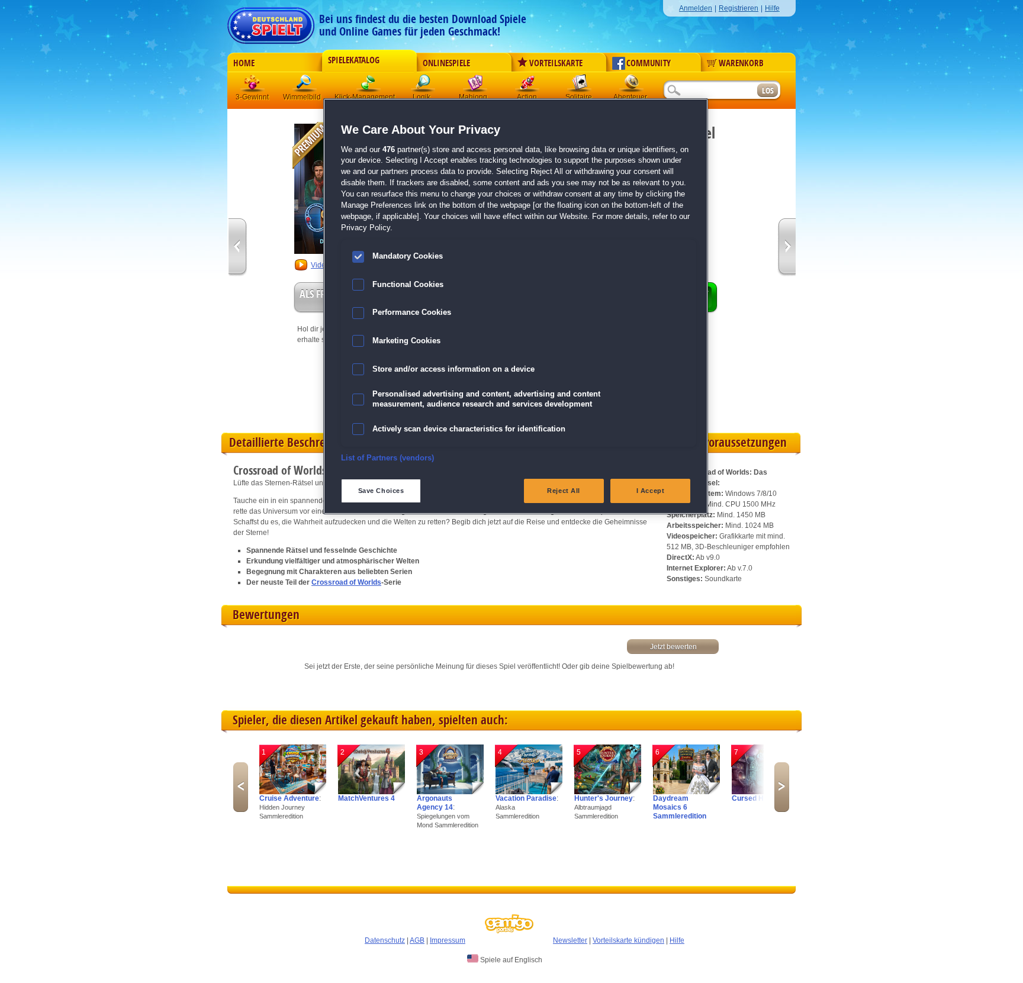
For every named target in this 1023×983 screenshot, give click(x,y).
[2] (371, 792)
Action (527, 85)
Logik (423, 85)
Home (244, 63)
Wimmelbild (305, 85)
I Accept (650, 490)
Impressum (447, 940)
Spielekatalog (353, 60)
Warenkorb (741, 63)
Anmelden (695, 8)
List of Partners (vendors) (387, 458)
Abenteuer (631, 85)
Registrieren (738, 8)
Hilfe (772, 8)
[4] (529, 792)
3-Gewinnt (252, 97)
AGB (417, 940)
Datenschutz (385, 940)
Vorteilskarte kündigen (628, 940)
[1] (292, 792)
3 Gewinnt (252, 85)
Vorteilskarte (556, 63)
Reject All (563, 490)
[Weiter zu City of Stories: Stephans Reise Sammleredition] (786, 247)
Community (648, 63)
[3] (450, 792)
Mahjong (475, 85)
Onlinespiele (446, 63)
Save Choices (381, 490)
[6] (686, 792)
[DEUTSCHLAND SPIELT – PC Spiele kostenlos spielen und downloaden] (270, 22)
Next (781, 787)
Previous (240, 787)
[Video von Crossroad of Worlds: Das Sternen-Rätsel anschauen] (301, 269)
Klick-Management (368, 85)
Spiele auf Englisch (510, 960)
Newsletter (570, 940)
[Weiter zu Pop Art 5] (238, 247)
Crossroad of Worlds (346, 582)
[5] (607, 792)
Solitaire (579, 85)
